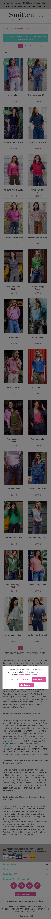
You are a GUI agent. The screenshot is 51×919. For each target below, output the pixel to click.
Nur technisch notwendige (19, 679)
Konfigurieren (38, 679)
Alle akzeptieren (26, 685)
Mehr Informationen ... (29, 674)
